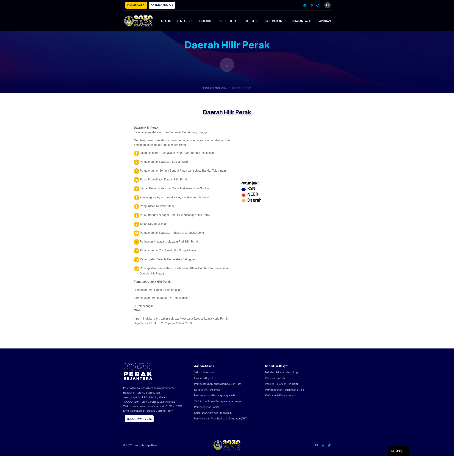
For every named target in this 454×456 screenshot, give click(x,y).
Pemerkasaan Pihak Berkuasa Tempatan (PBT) (220, 418)
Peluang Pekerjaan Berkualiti (281, 383)
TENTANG (183, 21)
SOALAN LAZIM (302, 21)
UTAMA (166, 21)
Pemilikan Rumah (275, 378)
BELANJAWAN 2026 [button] (139, 418)
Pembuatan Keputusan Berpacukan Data (217, 383)
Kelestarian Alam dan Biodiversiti (213, 412)
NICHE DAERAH (228, 21)
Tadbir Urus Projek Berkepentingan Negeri (218, 401)
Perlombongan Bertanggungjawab (214, 395)
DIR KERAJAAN (273, 21)
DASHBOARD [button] (136, 5)
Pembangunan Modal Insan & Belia (284, 389)
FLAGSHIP (205, 21)
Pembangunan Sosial (206, 406)
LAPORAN (324, 21)
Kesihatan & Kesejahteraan (280, 395)
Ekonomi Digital (203, 378)
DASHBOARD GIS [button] (162, 5)
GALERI (249, 21)
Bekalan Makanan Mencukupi (281, 372)
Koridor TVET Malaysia (207, 389)
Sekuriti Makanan (204, 372)
